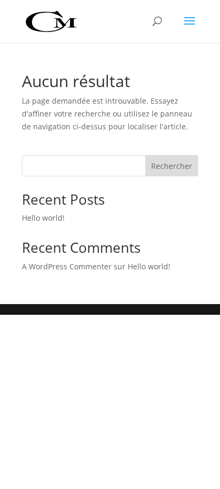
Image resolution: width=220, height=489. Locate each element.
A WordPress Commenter (67, 266)
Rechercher (171, 166)
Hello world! (43, 218)
